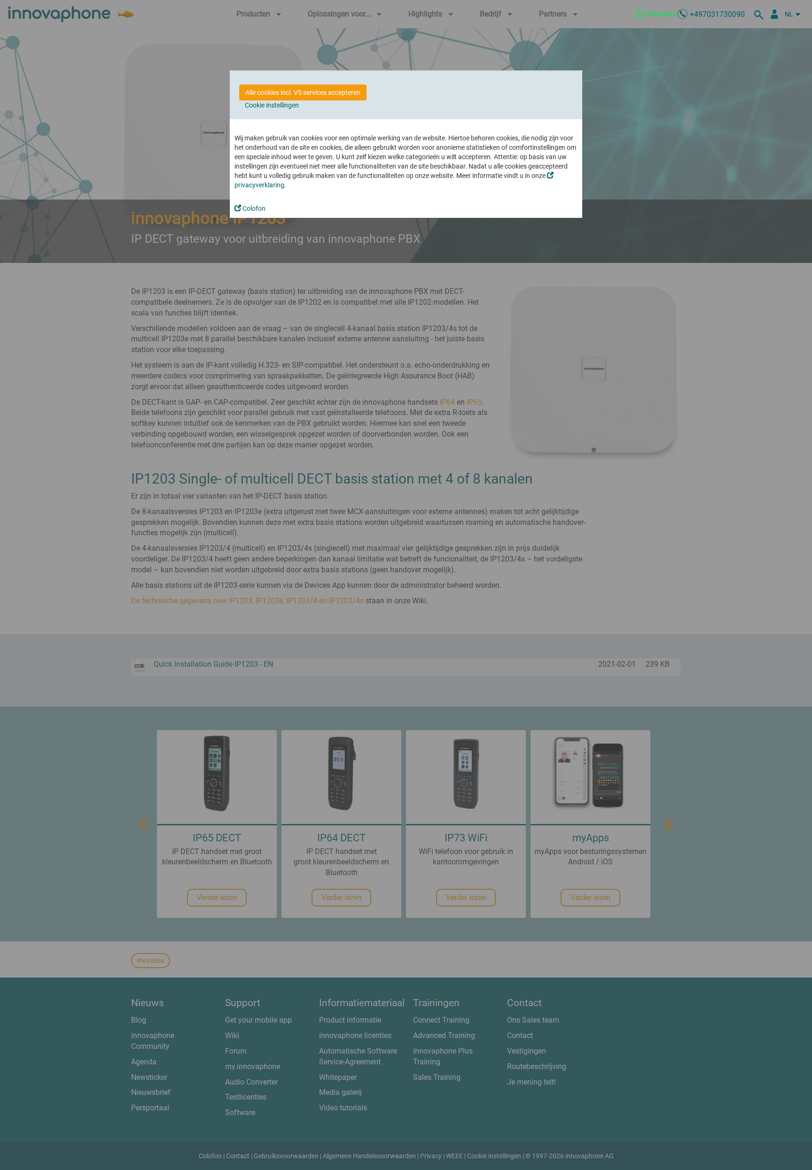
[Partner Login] (774, 14)
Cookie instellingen (272, 105)
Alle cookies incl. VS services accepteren (302, 92)
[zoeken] (760, 14)
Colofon (253, 208)
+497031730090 (717, 14)
